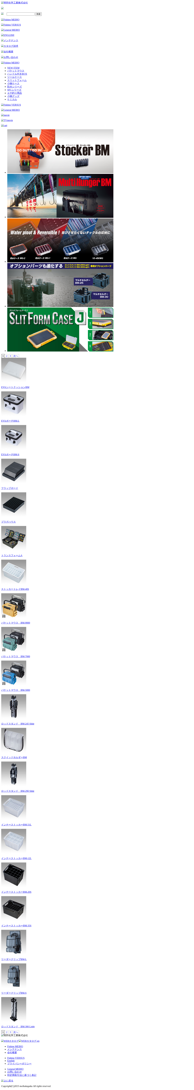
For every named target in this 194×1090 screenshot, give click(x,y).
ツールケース (14, 77)
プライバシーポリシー (19, 1063)
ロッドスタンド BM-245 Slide (17, 723)
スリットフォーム (17, 80)
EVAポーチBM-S (10, 454)
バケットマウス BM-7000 (15, 656)
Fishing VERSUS (16, 1058)
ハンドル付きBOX (17, 74)
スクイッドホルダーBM (14, 757)
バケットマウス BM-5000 (15, 690)
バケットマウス (15, 70)
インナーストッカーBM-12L (16, 858)
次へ (15, 356)
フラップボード (9, 488)
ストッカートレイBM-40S (15, 589)
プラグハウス (8, 522)
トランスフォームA (11, 555)
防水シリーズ (14, 86)
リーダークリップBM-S (14, 993)
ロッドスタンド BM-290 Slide (17, 791)
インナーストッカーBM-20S (16, 892)
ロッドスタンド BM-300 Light (18, 1026)
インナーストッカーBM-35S (16, 925)
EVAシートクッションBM (15, 387)
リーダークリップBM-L (14, 959)
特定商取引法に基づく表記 (21, 1075)
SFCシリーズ (14, 90)
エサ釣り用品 (14, 93)
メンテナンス (14, 1049)
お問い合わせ (14, 1072)
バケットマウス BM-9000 (15, 622)
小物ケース (13, 83)
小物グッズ (13, 96)
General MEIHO (15, 1069)
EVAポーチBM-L (10, 421)
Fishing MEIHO (15, 1046)
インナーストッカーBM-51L (16, 824)
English (11, 1060)
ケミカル (12, 99)
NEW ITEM (13, 68)
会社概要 (12, 1052)
